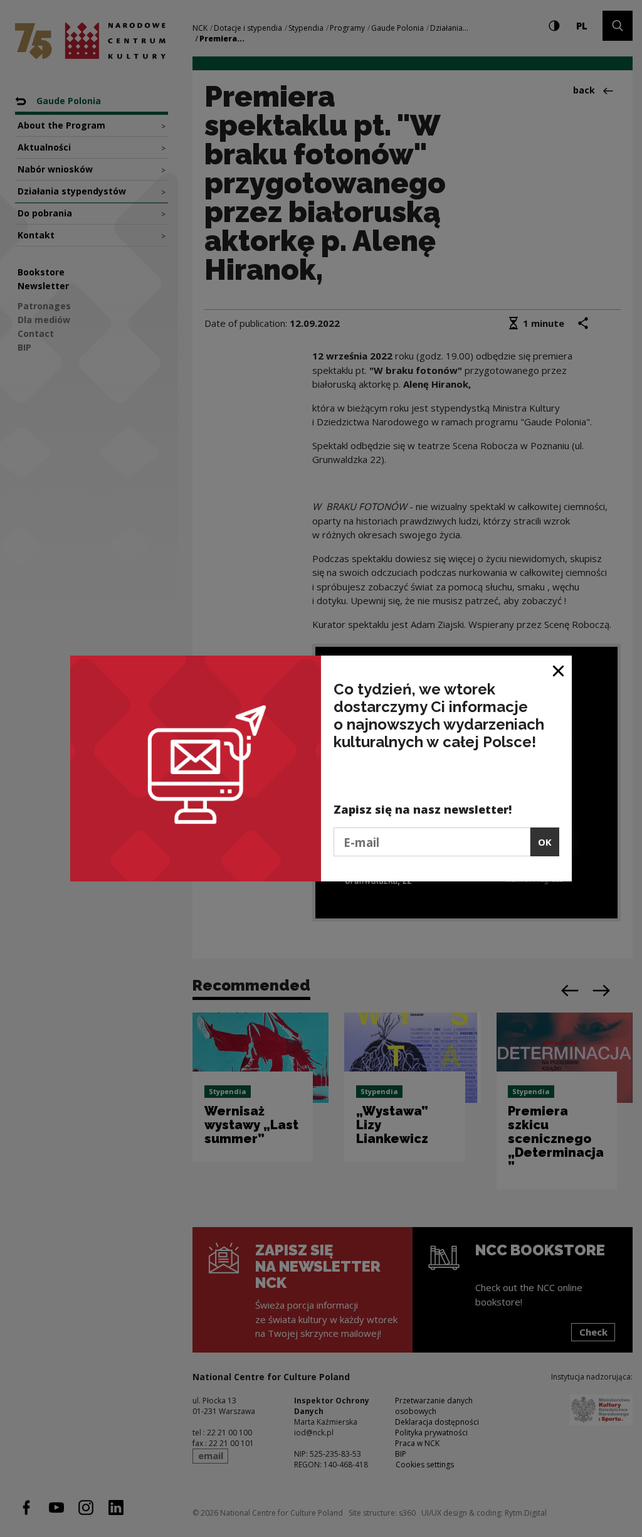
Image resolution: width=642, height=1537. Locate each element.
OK (545, 842)
